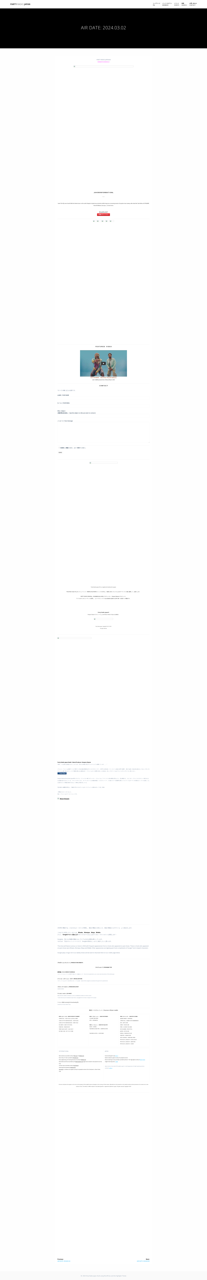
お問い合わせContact (193, 4)
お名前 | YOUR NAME (63, 395)
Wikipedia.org (75, 1057)
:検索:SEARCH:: (184, 4)
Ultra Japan (61, 1069)
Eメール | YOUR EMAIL (63, 403)
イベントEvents (176, 4)
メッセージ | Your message (65, 421)
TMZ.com (75, 1055)
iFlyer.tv (116, 1055)
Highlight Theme (121, 1276)
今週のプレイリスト (103, 214)
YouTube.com (76, 1065)
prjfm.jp (110, 1068)
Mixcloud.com (73, 1067)
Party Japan (20, 4)
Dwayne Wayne (63, 773)
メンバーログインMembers (167, 4)
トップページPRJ (156, 4)
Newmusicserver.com (79, 1061)
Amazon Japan (142, 1059)
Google (116, 1061)
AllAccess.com (81, 1055)
